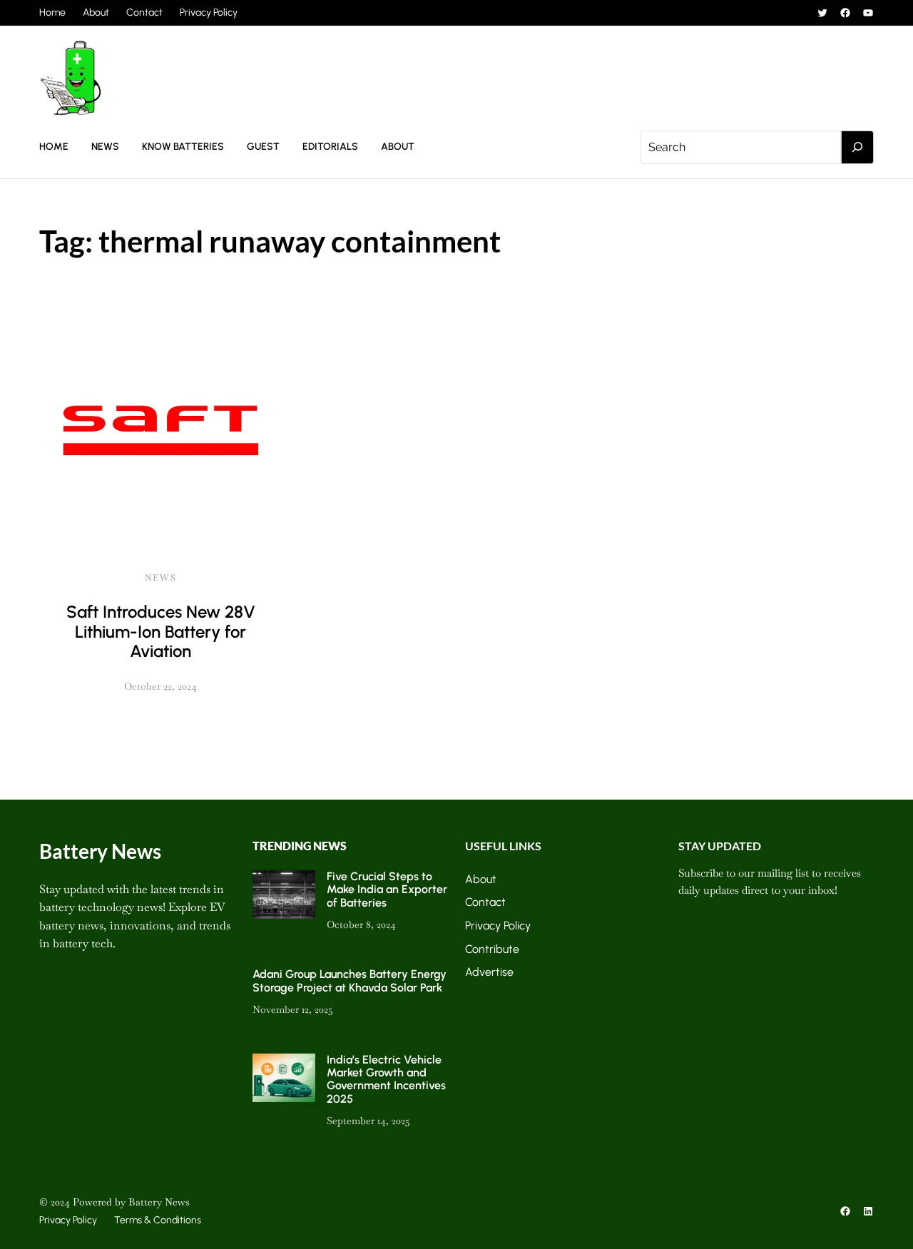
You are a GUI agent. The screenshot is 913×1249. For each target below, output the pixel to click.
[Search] (857, 148)
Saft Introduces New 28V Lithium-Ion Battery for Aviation (160, 631)
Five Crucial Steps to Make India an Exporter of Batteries (387, 889)
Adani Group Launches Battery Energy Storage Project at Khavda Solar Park (350, 980)
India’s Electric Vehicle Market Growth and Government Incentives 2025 (386, 1079)
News (161, 577)
